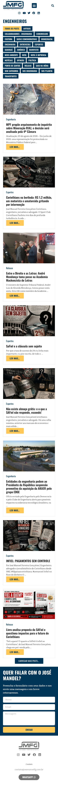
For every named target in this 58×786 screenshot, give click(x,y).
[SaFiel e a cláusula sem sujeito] (29, 320)
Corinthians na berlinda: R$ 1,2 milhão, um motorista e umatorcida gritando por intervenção (29, 201)
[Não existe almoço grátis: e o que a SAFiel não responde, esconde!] (29, 383)
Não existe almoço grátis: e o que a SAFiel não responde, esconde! (26, 411)
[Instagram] (19, 12)
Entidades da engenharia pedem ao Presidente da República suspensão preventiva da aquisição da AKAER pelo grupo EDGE (29, 486)
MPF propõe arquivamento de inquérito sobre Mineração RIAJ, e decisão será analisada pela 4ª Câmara (29, 128)
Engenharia (11, 119)
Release (9, 268)
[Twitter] (29, 12)
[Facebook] (33, 12)
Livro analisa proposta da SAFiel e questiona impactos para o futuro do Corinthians (27, 633)
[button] (34, 5)
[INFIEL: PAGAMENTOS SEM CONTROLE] (29, 535)
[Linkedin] (38, 12)
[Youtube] (24, 12)
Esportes (10, 192)
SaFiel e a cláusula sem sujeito (24, 346)
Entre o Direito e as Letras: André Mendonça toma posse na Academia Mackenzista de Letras (27, 276)
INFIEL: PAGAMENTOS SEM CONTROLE (28, 561)
